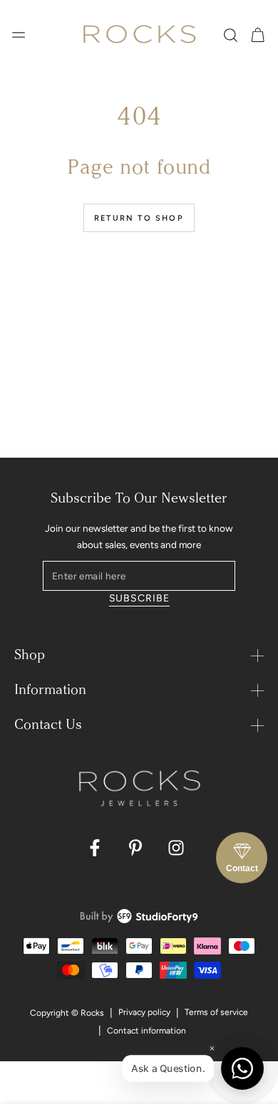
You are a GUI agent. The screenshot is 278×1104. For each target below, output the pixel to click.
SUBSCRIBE (139, 598)
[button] (230, 35)
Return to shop (139, 218)
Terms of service (216, 1012)
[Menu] (18, 35)
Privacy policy (144, 1012)
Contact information (146, 1031)
